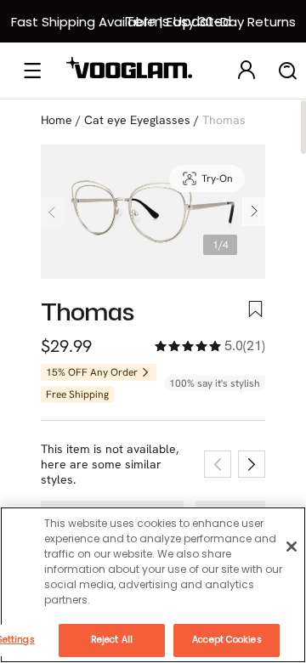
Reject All (112, 639)
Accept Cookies (226, 639)
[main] (153, 585)
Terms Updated (178, 21)
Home (56, 120)
